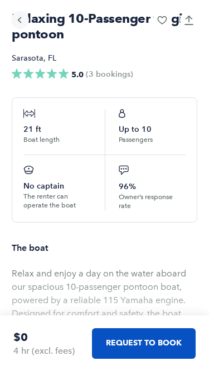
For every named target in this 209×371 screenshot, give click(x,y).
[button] (162, 20)
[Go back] (20, 20)
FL (52, 58)
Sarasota (27, 58)
